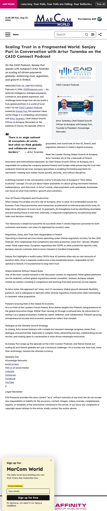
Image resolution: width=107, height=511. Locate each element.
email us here (12, 364)
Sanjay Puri (21, 111)
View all (101, 4)
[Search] (86, 34)
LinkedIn (9, 371)
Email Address (15, 486)
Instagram (10, 375)
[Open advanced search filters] (93, 34)
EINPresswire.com (33, 89)
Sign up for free (28, 497)
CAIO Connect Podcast (30, 107)
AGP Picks (8, 4)
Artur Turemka (17, 118)
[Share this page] (100, 34)
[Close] (51, 460)
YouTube (9, 382)
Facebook (10, 378)
